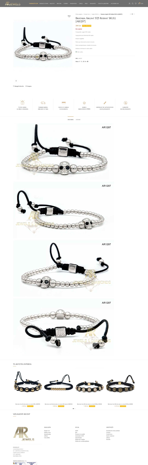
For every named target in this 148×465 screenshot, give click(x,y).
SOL (76, 432)
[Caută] (132, 3)
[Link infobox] (22, 105)
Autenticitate (78, 437)
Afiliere (46, 436)
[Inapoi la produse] (132, 14)
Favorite (108, 439)
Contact (108, 432)
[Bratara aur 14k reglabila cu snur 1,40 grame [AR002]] (58, 385)
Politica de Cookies (80, 439)
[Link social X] (82, 61)
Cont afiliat (47, 437)
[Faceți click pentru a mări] (16, 81)
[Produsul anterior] (130, 14)
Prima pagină (79, 14)
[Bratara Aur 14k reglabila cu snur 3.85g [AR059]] (27, 385)
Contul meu (109, 434)
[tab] (70, 118)
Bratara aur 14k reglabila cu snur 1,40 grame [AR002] (58, 404)
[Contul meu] (129, 3)
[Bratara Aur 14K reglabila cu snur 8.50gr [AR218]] (120, 385)
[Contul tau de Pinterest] (84, 61)
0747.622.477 (16, 447)
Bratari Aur (87, 14)
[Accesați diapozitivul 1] (73, 408)
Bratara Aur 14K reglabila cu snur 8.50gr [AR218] (120, 404)
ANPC (76, 430)
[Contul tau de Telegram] (88, 61)
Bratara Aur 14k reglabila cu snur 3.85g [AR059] (27, 404)
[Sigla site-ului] (12, 3)
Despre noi (47, 430)
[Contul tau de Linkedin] (86, 61)
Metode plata (47, 434)
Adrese (108, 437)
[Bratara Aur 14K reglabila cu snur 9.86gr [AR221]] (89, 385)
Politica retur (47, 432)
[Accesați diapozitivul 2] (74, 408)
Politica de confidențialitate (82, 441)
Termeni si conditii (80, 434)
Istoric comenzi (110, 436)
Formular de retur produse (113, 430)
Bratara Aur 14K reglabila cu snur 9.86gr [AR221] (89, 404)
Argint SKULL (95, 14)
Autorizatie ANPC (79, 436)
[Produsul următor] (134, 14)
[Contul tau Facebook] (80, 61)
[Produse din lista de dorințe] (135, 3)
